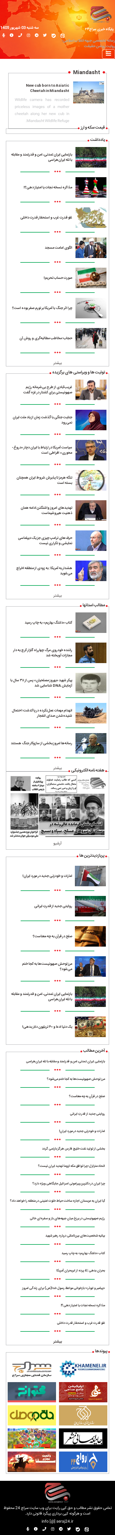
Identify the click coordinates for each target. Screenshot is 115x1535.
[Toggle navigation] (108, 54)
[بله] (53, 36)
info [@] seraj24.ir (57, 1522)
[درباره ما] (11, 36)
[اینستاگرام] (28, 36)
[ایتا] (62, 36)
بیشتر (57, 363)
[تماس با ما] (20, 36)
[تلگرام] (36, 36)
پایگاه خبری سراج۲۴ (99, 29)
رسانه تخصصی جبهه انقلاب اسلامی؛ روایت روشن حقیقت (88, 43)
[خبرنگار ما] (3, 36)
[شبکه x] (45, 36)
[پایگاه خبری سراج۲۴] (100, 14)
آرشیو (57, 844)
